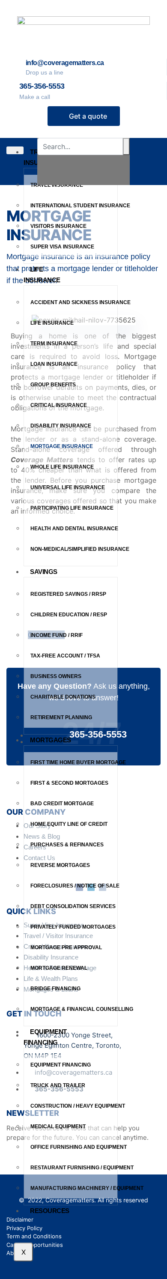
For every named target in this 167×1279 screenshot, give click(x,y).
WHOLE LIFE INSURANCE (62, 467)
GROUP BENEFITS (53, 385)
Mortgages (50, 740)
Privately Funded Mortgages (73, 927)
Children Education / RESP (68, 615)
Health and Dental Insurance (73, 529)
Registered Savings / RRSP (68, 594)
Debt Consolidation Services (73, 906)
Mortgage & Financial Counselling (73, 1009)
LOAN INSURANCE (54, 364)
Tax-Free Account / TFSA (65, 656)
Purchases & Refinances (67, 845)
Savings (43, 571)
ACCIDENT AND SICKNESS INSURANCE (73, 302)
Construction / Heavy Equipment (73, 1106)
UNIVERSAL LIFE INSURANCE (68, 487)
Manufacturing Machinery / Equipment (73, 1188)
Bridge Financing (55, 989)
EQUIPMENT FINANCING (45, 1037)
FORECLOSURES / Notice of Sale (73, 886)
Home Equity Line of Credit (68, 824)
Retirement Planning (61, 717)
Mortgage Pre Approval (66, 947)
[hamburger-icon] (15, 150)
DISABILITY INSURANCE (61, 426)
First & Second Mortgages (69, 783)
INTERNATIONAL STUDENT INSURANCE (73, 206)
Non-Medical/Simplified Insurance (73, 549)
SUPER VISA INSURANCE (62, 247)
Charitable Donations (62, 697)
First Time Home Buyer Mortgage (73, 762)
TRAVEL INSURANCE (57, 185)
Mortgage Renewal (58, 968)
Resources (49, 1210)
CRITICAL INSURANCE (59, 405)
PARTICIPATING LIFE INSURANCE (71, 508)
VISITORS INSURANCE (59, 226)
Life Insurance (42, 275)
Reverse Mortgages (60, 865)
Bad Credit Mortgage (62, 804)
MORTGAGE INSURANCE (61, 446)
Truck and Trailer (57, 1085)
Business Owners (55, 676)
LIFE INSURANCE (52, 323)
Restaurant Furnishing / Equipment (73, 1168)
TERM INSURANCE (54, 344)
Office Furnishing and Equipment (73, 1147)
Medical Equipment (58, 1127)
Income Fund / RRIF (56, 635)
